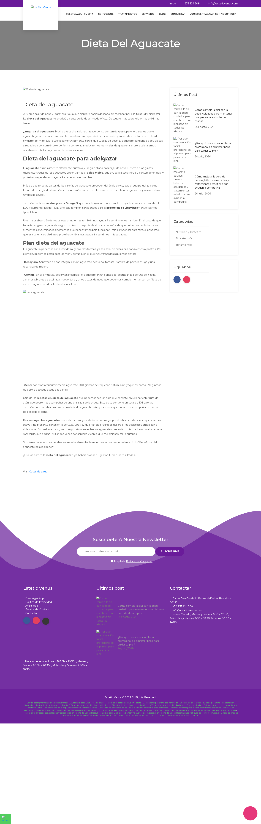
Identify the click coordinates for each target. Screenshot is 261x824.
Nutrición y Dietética (188, 232)
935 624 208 (192, 3)
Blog (162, 14)
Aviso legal (32, 605)
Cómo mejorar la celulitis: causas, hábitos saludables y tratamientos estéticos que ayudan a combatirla (212, 182)
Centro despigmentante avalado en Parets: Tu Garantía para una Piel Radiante (65, 702)
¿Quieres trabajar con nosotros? (213, 14)
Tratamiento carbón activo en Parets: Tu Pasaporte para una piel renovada (141, 702)
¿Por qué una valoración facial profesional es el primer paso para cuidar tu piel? (213, 147)
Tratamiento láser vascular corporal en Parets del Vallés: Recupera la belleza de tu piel (194, 710)
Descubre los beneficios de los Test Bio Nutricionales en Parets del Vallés (133, 707)
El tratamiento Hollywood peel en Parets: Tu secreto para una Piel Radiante (148, 705)
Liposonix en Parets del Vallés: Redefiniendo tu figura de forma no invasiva (183, 713)
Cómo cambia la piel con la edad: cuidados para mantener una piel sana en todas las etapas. (213, 115)
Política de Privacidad (139, 561)
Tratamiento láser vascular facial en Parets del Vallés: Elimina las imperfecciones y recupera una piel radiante (98, 710)
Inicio (172, 3)
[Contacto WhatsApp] (5, 819)
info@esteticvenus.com (223, 3)
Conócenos (105, 14)
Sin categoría (184, 238)
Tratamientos (127, 14)
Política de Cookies (37, 609)
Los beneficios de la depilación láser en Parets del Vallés (70, 707)
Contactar (177, 14)
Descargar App (34, 598)
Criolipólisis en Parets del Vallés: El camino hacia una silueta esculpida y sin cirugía (158, 715)
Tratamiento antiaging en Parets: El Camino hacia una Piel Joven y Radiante (73, 705)
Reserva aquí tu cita (79, 14)
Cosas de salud (38, 471)
